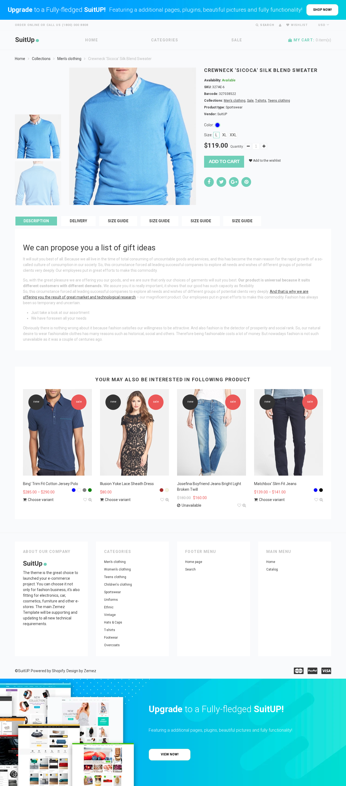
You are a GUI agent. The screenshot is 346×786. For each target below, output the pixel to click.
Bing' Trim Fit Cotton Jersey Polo (50, 484)
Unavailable (191, 505)
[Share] (209, 182)
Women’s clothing (117, 569)
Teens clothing (279, 100)
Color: (209, 125)
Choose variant (41, 500)
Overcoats (112, 645)
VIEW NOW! (169, 754)
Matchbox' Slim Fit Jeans (275, 484)
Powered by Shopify (48, 671)
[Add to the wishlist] (85, 500)
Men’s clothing (69, 59)
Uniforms (111, 600)
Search (190, 569)
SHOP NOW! (322, 10)
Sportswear (112, 592)
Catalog (272, 569)
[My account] (280, 25)
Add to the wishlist (266, 160)
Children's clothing (118, 584)
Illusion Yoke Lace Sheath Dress (127, 484)
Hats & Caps (113, 622)
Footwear (111, 637)
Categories (164, 40)
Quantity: (237, 146)
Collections (41, 59)
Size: (208, 135)
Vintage (110, 615)
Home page (193, 562)
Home (91, 40)
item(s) (312, 40)
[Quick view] (90, 500)
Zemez (90, 671)
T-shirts (260, 100)
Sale (236, 40)
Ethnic (109, 607)
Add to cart (224, 161)
